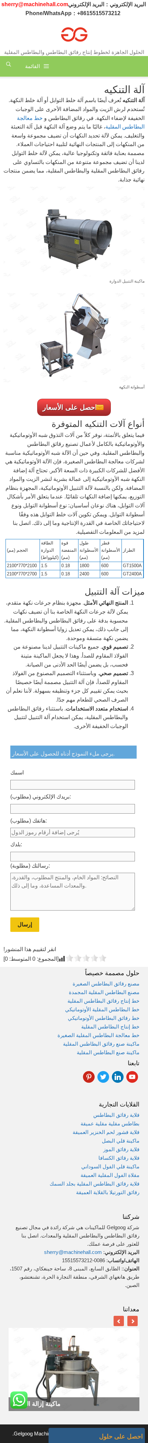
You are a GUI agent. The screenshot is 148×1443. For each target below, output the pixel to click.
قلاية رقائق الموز (121, 1149)
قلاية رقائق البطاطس (116, 1115)
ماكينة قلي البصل (120, 1141)
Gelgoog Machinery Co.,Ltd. (43, 1433)
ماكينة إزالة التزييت (36, 1403)
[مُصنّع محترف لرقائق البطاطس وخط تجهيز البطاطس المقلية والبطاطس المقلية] (74, 34)
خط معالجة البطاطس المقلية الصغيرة (98, 1035)
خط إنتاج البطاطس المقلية (110, 1026)
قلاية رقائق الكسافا (118, 1158)
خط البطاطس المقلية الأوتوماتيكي (102, 1009)
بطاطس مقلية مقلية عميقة (110, 1123)
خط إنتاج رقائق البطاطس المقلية (103, 1001)
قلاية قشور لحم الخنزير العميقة (106, 1132)
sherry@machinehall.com (73, 1252)
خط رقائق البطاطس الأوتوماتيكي (103, 1018)
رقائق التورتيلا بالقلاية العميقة (107, 1192)
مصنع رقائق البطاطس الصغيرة (106, 984)
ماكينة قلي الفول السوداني (110, 1166)
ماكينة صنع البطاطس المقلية (108, 1052)
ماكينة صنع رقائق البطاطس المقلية (101, 1044)
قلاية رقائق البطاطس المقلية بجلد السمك (93, 1184)
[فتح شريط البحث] (8, 64)
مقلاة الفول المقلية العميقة (110, 1175)
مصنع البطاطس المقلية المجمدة (104, 992)
